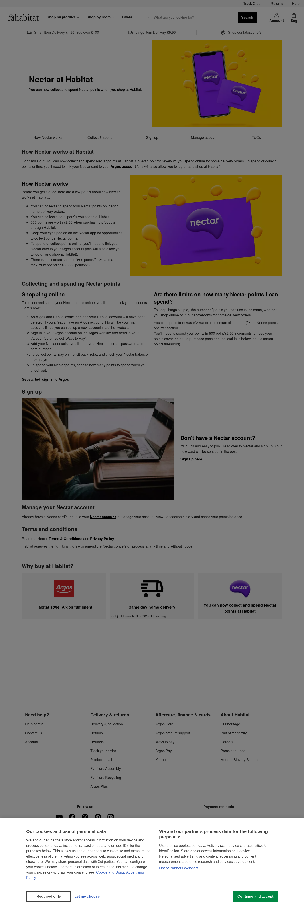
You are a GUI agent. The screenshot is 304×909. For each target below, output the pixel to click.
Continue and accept (255, 896)
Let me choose (87, 896)
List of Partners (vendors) (179, 868)
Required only (48, 896)
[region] (152, 863)
